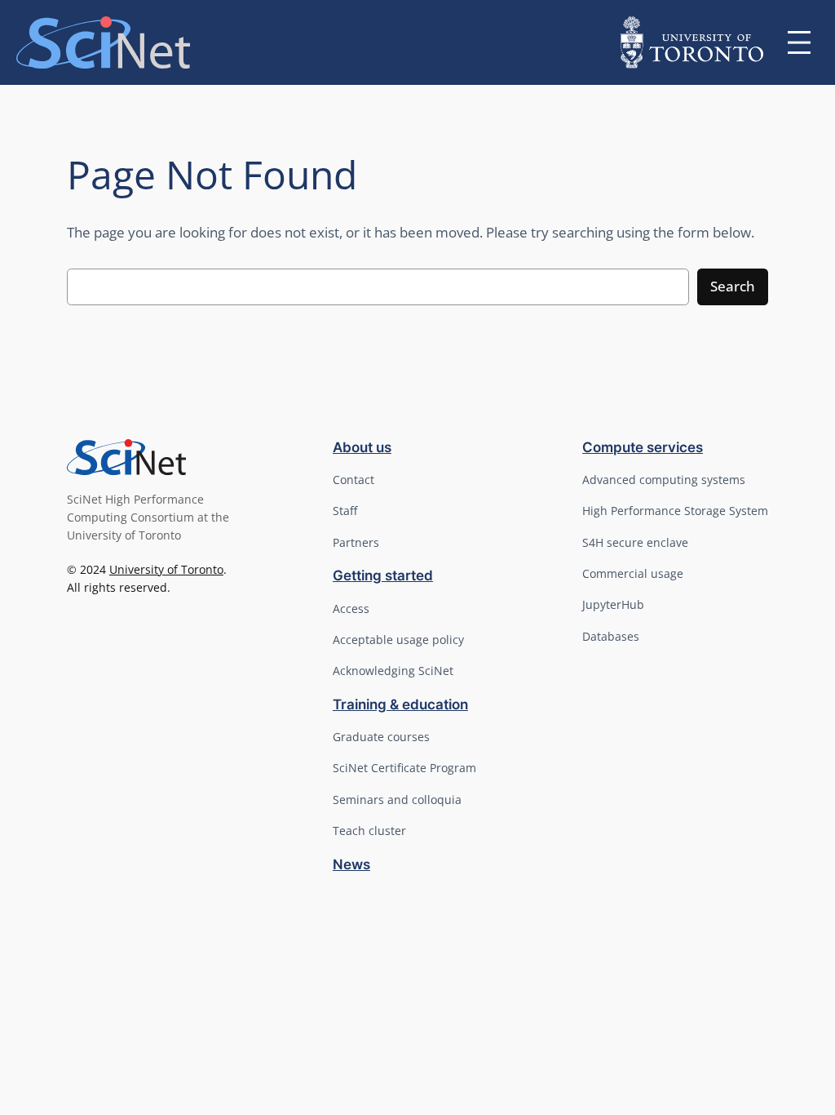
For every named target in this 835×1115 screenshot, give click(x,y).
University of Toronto (166, 569)
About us (362, 447)
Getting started (383, 575)
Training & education (400, 704)
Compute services (642, 447)
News (351, 864)
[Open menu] (799, 42)
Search (732, 286)
